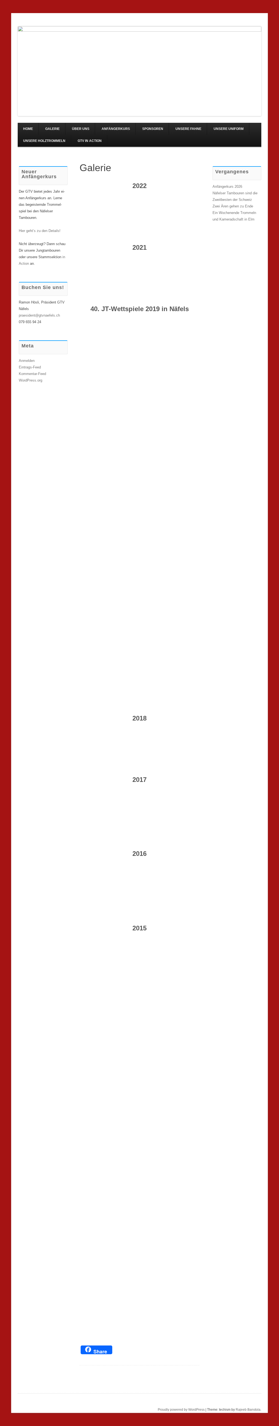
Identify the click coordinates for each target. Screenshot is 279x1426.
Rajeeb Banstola (248, 1410)
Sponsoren (152, 129)
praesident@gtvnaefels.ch (39, 315)
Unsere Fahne (188, 129)
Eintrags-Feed (30, 367)
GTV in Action (90, 141)
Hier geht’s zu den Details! (39, 231)
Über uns (80, 129)
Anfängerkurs (116, 129)
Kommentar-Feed (32, 374)
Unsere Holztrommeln (44, 141)
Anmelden (27, 361)
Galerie (52, 129)
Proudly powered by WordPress (181, 1410)
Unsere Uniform (229, 129)
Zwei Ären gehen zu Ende (233, 206)
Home (28, 129)
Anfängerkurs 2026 (227, 186)
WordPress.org (30, 380)
